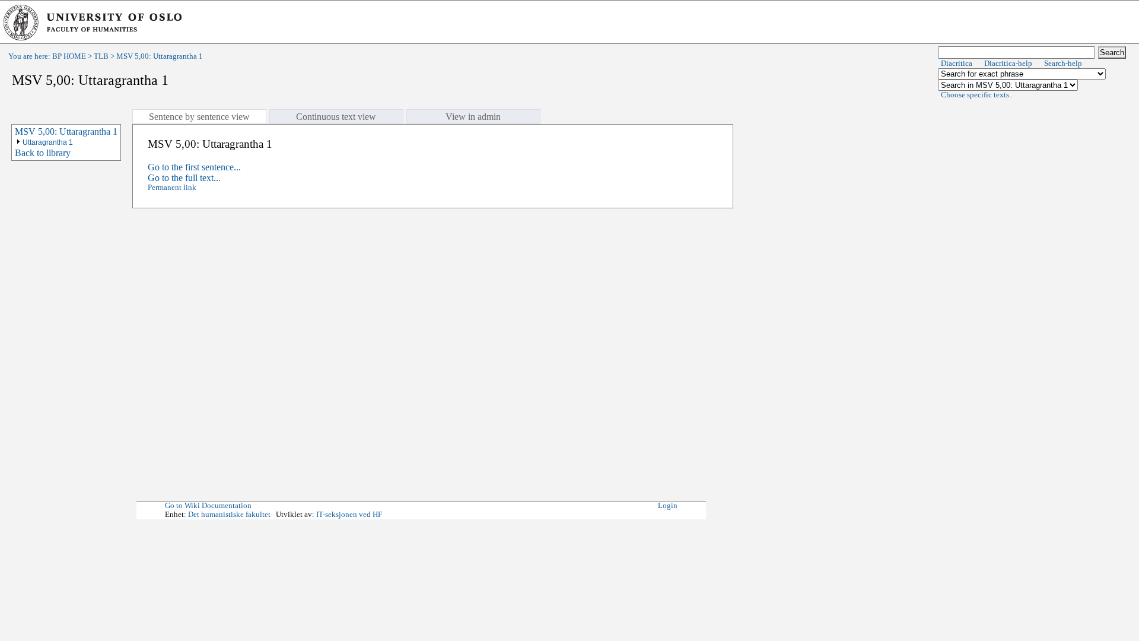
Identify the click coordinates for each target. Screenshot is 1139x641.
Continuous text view (336, 117)
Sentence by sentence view (199, 117)
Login (667, 506)
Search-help (1063, 63)
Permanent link (172, 187)
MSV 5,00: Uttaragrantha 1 (66, 131)
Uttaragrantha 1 (48, 142)
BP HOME (69, 56)
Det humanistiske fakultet (229, 514)
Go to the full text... (184, 178)
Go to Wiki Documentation (208, 506)
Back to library (43, 153)
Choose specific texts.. (977, 95)
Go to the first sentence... (194, 167)
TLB (101, 56)
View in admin (473, 117)
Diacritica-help (1008, 63)
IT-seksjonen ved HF (349, 514)
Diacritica (956, 63)
